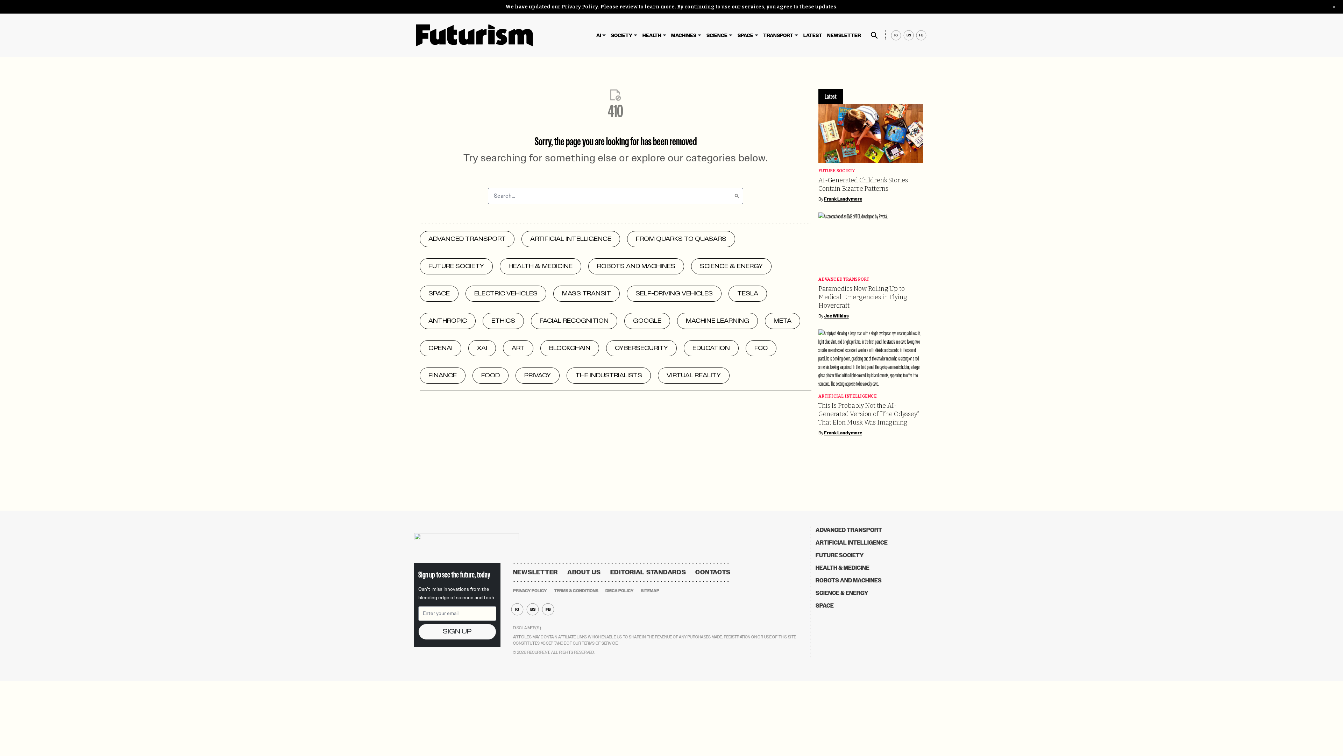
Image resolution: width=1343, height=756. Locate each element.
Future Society (836, 171)
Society (621, 35)
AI (598, 35)
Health (651, 35)
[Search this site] (874, 35)
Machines (683, 35)
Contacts (713, 572)
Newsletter (844, 35)
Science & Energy (842, 593)
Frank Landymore (843, 199)
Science (716, 35)
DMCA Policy (619, 590)
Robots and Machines (849, 580)
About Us (584, 572)
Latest (812, 35)
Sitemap (650, 590)
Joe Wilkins (836, 316)
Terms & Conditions (576, 590)
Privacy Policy (580, 7)
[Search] (737, 196)
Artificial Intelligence (847, 396)
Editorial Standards (648, 572)
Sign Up (457, 632)
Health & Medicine (842, 568)
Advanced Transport (843, 279)
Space (745, 35)
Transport (778, 35)
